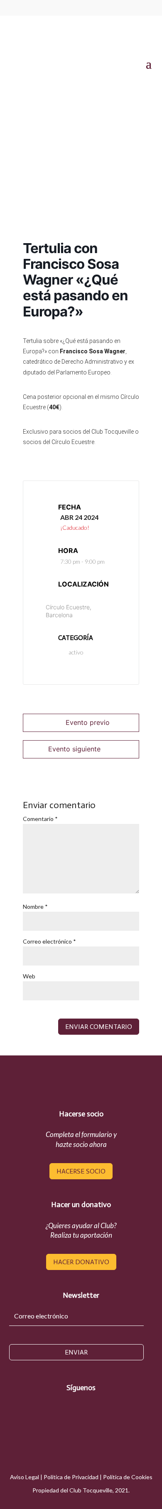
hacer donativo (81, 1262)
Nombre (35, 906)
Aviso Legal (24, 1476)
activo (76, 652)
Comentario (40, 818)
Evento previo (88, 722)
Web (29, 976)
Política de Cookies (127, 1476)
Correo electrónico (49, 941)
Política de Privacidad (71, 1476)
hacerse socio (81, 1171)
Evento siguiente (74, 749)
